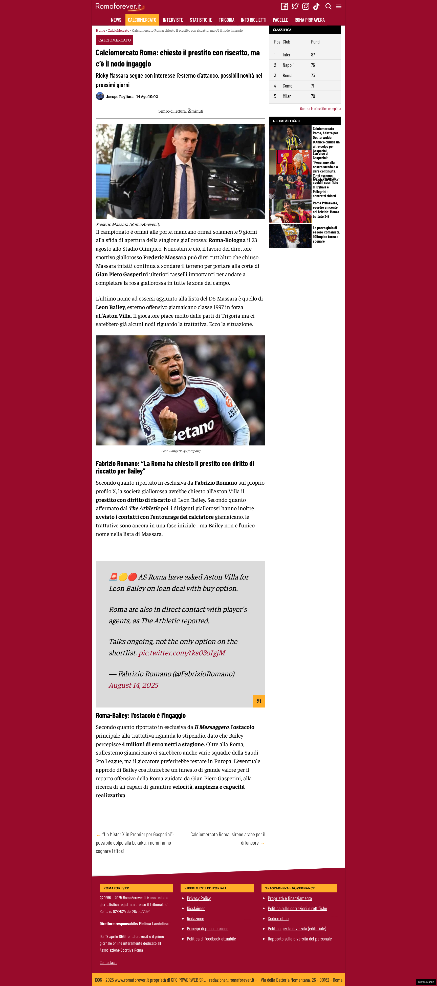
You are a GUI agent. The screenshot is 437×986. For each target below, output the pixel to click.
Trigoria (226, 20)
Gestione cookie (426, 981)
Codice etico (278, 918)
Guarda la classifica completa (320, 108)
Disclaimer (196, 908)
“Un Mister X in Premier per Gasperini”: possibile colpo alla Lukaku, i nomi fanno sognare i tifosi (135, 842)
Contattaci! (108, 962)
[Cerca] (329, 6)
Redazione (195, 918)
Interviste (173, 20)
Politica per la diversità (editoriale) (297, 928)
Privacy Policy (199, 898)
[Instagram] (306, 6)
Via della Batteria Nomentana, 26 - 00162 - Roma (301, 980)
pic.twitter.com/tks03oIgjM (181, 652)
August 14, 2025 (133, 685)
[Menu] (339, 6)
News (116, 20)
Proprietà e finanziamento (290, 898)
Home (100, 30)
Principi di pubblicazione (207, 928)
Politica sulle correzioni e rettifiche (297, 908)
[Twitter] (295, 6)
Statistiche (201, 20)
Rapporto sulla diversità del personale (300, 938)
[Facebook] (284, 6)
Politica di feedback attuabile (211, 938)
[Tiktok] (316, 6)
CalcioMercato (142, 20)
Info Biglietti (253, 20)
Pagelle (280, 20)
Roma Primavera (310, 20)
